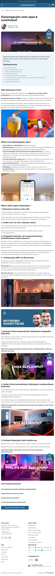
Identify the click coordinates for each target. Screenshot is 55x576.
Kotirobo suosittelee (6, 547)
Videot (3, 561)
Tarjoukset (4, 552)
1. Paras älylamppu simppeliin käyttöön (16, 75)
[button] (8, 1)
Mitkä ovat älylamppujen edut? (14, 69)
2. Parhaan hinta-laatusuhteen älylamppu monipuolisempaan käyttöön (25, 77)
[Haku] (49, 5)
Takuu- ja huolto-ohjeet (34, 532)
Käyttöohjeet (4, 559)
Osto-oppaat (4, 557)
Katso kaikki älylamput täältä (15, 507)
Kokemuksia (31, 537)
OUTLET (3, 554)
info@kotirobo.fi (5, 532)
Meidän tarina (32, 525)
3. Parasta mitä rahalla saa (12, 79)
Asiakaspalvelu (32, 527)
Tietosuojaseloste (32, 540)
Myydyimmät (4, 549)
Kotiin (2, 10)
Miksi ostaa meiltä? (33, 535)
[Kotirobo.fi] (27, 5)
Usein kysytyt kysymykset (12, 81)
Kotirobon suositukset (11, 73)
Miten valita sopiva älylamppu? (13, 71)
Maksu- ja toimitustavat (34, 530)
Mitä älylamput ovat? (11, 67)
